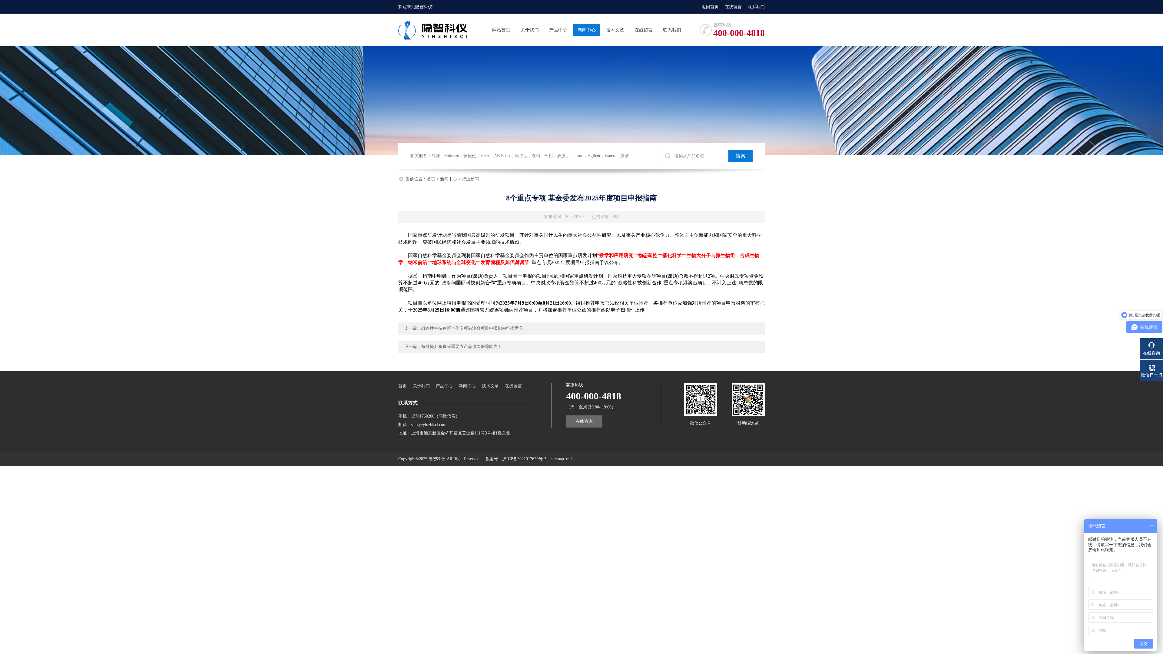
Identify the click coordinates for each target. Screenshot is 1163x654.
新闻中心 (448, 179)
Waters (610, 156)
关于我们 (421, 386)
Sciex (485, 156)
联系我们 (756, 7)
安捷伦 (469, 156)
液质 (561, 156)
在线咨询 (584, 421)
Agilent (594, 156)
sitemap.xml (561, 459)
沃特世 (521, 156)
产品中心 (444, 386)
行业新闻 (470, 179)
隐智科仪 (423, 7)
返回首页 (710, 7)
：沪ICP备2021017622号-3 (522, 459)
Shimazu (451, 156)
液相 (536, 156)
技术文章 (490, 386)
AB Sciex (502, 156)
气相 (548, 156)
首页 (431, 179)
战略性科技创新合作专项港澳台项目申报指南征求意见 (472, 328)
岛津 (436, 156)
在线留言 (733, 7)
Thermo (576, 156)
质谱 (624, 156)
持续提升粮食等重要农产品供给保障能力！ (461, 346)
